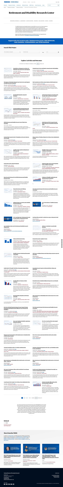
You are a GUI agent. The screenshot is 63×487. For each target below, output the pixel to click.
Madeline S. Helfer (39, 71)
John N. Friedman (48, 312)
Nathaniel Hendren (55, 312)
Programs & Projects (11, 5)
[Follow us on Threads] (9, 484)
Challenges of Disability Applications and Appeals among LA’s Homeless (49, 178)
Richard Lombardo (20, 242)
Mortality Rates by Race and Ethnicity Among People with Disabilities (45, 68)
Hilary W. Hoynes (20, 153)
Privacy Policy (56, 477)
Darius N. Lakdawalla (55, 311)
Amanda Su (18, 73)
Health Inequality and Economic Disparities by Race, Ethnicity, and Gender (50, 164)
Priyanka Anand (39, 84)
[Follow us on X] (4, 484)
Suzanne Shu (39, 373)
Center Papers (29, 20)
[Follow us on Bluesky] (8, 484)
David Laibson (24, 241)
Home (5, 7)
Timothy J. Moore (20, 257)
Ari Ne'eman (10, 312)
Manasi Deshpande (11, 166)
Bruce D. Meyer (44, 311)
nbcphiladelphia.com (39, 257)
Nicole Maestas (25, 153)
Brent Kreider (15, 113)
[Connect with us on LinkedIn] (6, 484)
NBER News (31, 5)
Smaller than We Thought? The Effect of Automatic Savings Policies (16, 268)
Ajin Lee (18, 72)
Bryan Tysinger (52, 99)
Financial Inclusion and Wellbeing (19, 188)
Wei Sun (24, 191)
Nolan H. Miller (24, 299)
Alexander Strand (16, 154)
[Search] (58, 5)
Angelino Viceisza (39, 241)
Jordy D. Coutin (53, 181)
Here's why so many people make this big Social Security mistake (44, 334)
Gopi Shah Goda (21, 221)
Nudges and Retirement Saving (19, 238)
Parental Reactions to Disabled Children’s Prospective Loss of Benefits (45, 280)
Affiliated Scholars (25, 5)
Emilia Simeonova (25, 284)
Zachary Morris (19, 206)
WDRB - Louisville (10, 364)
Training (36, 20)
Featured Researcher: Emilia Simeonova (40, 108)
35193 (43, 70)
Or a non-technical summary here (45, 258)
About (43, 5)
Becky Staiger (45, 71)
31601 (15, 349)
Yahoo (37, 299)
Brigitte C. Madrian (25, 350)
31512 (14, 372)
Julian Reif (47, 99)
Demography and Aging (7, 424)
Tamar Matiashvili (45, 84)
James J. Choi (19, 241)
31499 (43, 372)
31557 (44, 350)
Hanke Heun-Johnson (49, 98)
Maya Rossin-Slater (23, 72)
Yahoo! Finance (38, 337)
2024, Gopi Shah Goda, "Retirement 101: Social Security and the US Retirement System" (21, 218)
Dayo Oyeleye (39, 311)
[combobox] (23, 52)
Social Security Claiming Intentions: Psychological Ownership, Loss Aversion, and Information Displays (45, 370)
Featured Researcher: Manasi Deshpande (11, 163)
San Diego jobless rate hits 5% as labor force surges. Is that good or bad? (45, 217)
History (51, 20)
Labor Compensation (7, 425)
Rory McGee (53, 167)
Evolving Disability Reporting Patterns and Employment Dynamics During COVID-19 (21, 109)
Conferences (19, 5)
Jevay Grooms (26, 98)
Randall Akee (19, 284)
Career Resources (38, 5)
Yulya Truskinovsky (21, 384)
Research (5, 5)
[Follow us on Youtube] (13, 484)
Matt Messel (15, 384)
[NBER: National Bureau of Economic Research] (12, 2)
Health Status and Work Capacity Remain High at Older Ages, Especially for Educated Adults (50, 123)
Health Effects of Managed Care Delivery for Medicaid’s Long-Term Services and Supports (21, 69)
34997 (44, 83)
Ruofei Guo (15, 350)
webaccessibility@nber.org (9, 479)
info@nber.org (6, 478)
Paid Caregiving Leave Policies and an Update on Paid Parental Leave (45, 82)
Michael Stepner (38, 312)
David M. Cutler (48, 127)
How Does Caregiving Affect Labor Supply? (50, 321)
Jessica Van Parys (51, 71)
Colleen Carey (19, 299)
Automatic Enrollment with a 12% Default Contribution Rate (15, 347)
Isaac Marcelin (19, 191)
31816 (16, 311)
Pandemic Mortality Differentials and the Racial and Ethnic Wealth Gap (49, 382)
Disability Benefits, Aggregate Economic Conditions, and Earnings (49, 150)
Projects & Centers (19, 7)
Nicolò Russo (48, 167)
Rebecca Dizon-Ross (47, 283)
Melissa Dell (30, 460)
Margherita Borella (48, 168)
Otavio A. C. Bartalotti (20, 112)
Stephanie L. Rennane (45, 154)
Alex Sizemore (48, 181)
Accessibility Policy (55, 475)
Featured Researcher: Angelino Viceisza (40, 238)
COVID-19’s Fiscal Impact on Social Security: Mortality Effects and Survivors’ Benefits (50, 95)
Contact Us (6, 474)
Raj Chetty (43, 312)
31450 (14, 383)
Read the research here (36, 258)
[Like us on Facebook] (11, 484)
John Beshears (26, 242)
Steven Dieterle (27, 112)
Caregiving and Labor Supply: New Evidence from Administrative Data (17, 382)
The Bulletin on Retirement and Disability (32, 35)
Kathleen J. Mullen (55, 153)
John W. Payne (44, 373)
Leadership (23, 20)
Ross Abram (53, 168)
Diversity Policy (56, 476)
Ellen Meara (53, 127)
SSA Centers (41, 20)
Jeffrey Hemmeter (49, 153)
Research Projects (15, 20)
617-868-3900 (6, 477)
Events (46, 20)
